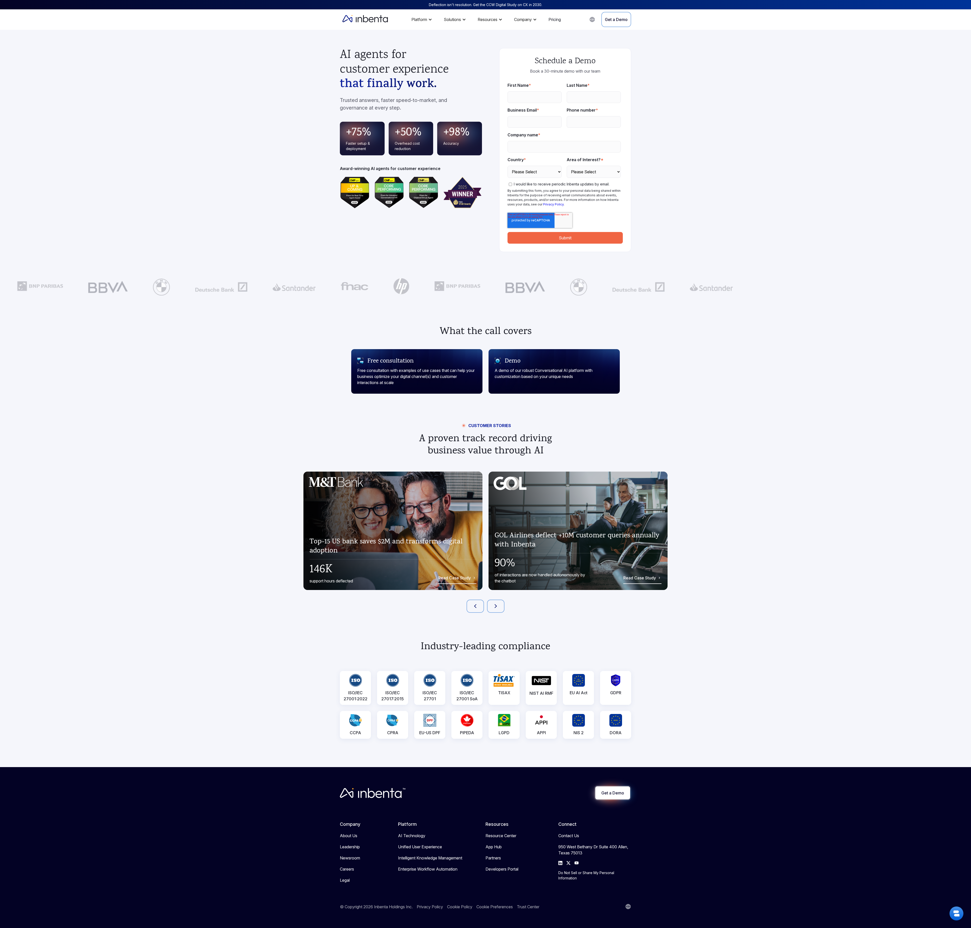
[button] (423, 19)
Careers (347, 869)
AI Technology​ (411, 835)
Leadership (350, 846)
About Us (348, 835)
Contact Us (568, 835)
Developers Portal (502, 869)
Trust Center (528, 906)
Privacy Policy (553, 204)
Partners (493, 857)
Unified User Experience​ (420, 846)
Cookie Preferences (494, 906)
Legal (345, 880)
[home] (365, 19)
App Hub (494, 846)
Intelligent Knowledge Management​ (430, 857)
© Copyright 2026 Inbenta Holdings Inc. (376, 906)
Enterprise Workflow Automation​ (427, 869)
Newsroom (350, 857)
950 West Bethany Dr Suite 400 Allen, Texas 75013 (593, 849)
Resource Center (501, 835)
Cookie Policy (459, 906)
